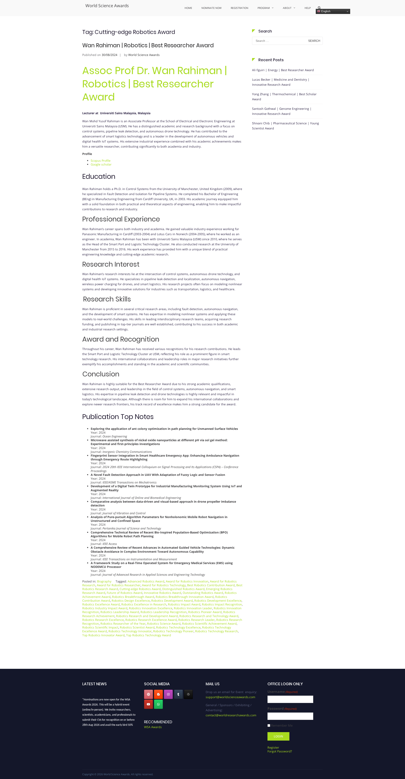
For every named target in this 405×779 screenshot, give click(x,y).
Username (282, 691)
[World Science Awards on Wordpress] (188, 694)
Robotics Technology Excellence (178, 627)
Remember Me (282, 725)
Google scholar (101, 164)
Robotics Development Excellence (218, 600)
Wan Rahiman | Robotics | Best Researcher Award (148, 45)
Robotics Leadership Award (119, 612)
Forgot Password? (279, 751)
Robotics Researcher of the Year (123, 624)
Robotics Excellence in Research (143, 604)
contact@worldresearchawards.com (231, 715)
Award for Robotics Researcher (118, 585)
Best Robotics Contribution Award (211, 585)
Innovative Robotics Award (162, 593)
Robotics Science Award (164, 624)
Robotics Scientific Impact (100, 627)
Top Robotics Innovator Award (103, 635)
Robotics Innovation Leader (193, 608)
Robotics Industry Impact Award (104, 608)
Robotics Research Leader (196, 620)
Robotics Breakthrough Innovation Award (185, 597)
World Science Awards (107, 5)
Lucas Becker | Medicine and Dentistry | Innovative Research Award (280, 82)
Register (273, 747)
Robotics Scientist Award (137, 627)
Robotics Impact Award (184, 604)
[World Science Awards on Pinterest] (148, 694)
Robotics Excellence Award (101, 604)
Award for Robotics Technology (164, 585)
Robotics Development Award (172, 600)
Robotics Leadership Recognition (163, 612)
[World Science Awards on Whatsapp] (158, 704)
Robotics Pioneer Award (205, 612)
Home (188, 8)
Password (282, 708)
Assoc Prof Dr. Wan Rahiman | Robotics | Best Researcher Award (154, 84)
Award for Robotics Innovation (187, 581)
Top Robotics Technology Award (148, 635)
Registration (239, 8)
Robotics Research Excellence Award (151, 620)
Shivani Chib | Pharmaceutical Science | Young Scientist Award (285, 125)
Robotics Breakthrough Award (133, 597)
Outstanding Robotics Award (203, 593)
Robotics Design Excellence (131, 600)
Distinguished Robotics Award (183, 589)
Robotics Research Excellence (103, 620)
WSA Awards (153, 727)
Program (264, 8)
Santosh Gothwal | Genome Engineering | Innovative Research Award (282, 111)
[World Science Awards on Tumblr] (178, 694)
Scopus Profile (101, 161)
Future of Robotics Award (124, 593)
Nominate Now (211, 8)
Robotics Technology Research (216, 631)
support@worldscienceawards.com (230, 697)
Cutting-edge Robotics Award (140, 589)
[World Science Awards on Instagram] (168, 694)
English (325, 11)
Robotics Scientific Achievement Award (209, 624)
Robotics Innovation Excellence (150, 608)
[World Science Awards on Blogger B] (158, 694)
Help (308, 8)
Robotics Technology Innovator (130, 631)
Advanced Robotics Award (146, 581)
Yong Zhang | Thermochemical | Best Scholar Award (284, 96)
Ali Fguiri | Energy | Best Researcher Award (283, 70)
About (287, 8)
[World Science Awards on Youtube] (148, 704)
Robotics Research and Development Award (147, 616)
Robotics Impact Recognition (222, 604)
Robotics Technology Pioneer (173, 631)
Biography (104, 581)
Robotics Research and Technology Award (208, 616)
